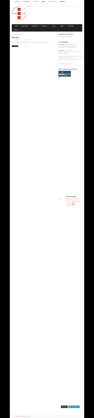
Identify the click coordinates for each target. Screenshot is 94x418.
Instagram (26, 1)
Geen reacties (27, 39)
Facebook (17, 1)
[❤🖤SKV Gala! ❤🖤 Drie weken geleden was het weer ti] (76, 276)
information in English (77, 59)
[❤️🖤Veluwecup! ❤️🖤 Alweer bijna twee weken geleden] (76, 388)
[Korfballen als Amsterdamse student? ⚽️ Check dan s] (76, 214)
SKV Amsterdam (17, 416)
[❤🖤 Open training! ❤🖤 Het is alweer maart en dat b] (76, 308)
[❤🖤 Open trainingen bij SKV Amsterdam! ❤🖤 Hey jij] (64, 235)
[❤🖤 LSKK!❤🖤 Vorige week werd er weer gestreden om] (76, 349)
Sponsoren (70, 26)
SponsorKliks (52, 1)
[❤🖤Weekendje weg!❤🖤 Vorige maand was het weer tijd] (64, 337)
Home (16, 26)
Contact (16, 29)
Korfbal (45, 26)
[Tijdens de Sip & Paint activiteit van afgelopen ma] (64, 299)
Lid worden (25, 26)
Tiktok (43, 1)
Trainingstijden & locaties (64, 63)
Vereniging (35, 26)
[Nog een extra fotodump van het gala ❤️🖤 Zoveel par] (64, 267)
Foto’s (54, 26)
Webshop (62, 1)
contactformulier (72, 56)
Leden (62, 26)
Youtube (35, 1)
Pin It (26, 46)
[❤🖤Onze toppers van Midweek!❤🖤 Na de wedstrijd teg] (64, 380)
